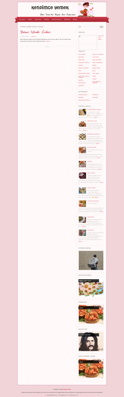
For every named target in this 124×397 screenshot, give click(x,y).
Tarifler (29, 19)
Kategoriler (37, 19)
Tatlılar (94, 76)
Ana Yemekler (82, 54)
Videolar (46, 19)
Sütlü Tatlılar (95, 73)
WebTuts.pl (67, 395)
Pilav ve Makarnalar (97, 62)
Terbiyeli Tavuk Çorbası (93, 201)
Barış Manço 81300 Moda (84, 334)
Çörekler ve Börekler (83, 68)
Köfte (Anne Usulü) (92, 121)
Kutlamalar (95, 97)
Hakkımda (67, 19)
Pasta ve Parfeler (96, 60)
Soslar (94, 70)
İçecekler (80, 80)
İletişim (75, 19)
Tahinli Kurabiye (91, 188)
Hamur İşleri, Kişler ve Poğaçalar (84, 76)
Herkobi (76, 395)
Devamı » (48, 41)
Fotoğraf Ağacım (56, 19)
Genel (79, 70)
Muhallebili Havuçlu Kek (93, 134)
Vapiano (81, 307)
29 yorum (34, 36)
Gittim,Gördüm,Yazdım (84, 73)
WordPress (57, 395)
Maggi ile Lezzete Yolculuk (85, 280)
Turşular (94, 79)
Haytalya (89, 161)
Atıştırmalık (81, 60)
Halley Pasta (90, 217)
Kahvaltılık (81, 85)
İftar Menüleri (81, 83)
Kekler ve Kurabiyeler (97, 54)
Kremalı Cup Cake (91, 147)
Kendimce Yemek (66, 389)
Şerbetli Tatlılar (96, 68)
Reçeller (94, 65)
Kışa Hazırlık (90, 230)
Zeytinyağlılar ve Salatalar (96, 82)
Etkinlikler (80, 97)
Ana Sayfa (22, 19)
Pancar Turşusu (91, 173)
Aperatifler (81, 57)
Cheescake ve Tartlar (83, 62)
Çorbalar (80, 65)
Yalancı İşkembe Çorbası (35, 32)
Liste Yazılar (95, 57)
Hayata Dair (95, 94)
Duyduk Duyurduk (82, 94)
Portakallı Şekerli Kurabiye (94, 109)
